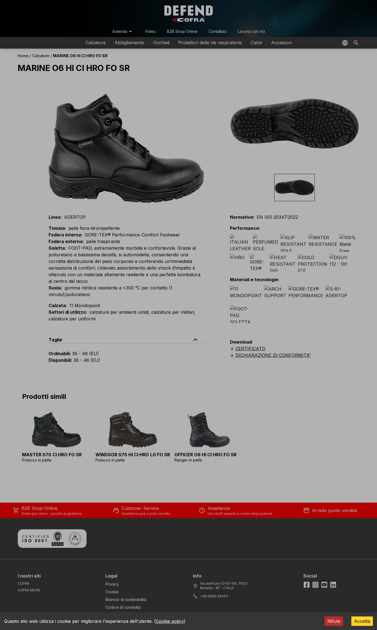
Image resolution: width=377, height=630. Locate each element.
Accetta (362, 621)
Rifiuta (333, 621)
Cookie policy (170, 621)
